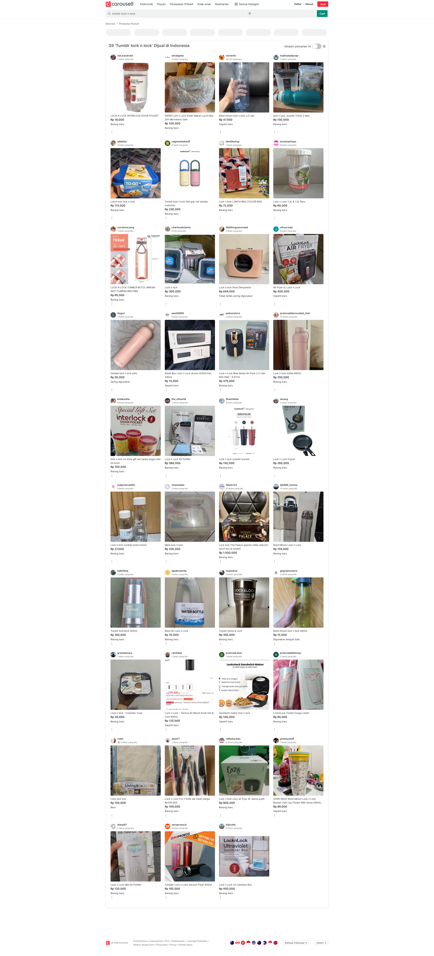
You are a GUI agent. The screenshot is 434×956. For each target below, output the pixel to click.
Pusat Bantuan (140, 941)
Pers (167, 941)
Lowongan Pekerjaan (197, 941)
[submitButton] (322, 13)
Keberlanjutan (178, 941)
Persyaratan (162, 944)
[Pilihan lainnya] (112, 132)
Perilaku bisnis (185, 944)
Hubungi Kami (156, 941)
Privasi (173, 944)
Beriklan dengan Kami (143, 944)
